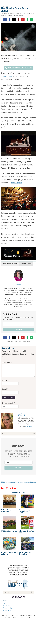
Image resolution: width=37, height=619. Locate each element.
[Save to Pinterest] (22, 19)
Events (18, 341)
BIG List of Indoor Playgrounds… (25, 511)
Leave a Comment (18, 15)
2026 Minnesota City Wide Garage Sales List (18, 482)
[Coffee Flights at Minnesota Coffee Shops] (9, 501)
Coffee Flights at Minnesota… (7, 511)
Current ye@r (8, 403)
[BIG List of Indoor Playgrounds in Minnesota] (27, 501)
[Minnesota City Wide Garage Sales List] (27, 523)
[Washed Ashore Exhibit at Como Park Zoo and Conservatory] (9, 544)
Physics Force (6, 76)
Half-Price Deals (8, 610)
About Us (6, 605)
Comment (7, 362)
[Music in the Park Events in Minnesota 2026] (27, 544)
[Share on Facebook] (5, 19)
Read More (28, 426)
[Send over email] (31, 19)
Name (5, 380)
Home (2, 6)
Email (5, 389)
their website (16, 183)
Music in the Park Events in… (25, 553)
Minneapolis (25, 341)
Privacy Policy (8, 608)
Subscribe (18, 329)
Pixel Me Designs (25, 617)
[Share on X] (14, 19)
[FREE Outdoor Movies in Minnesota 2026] (9, 523)
